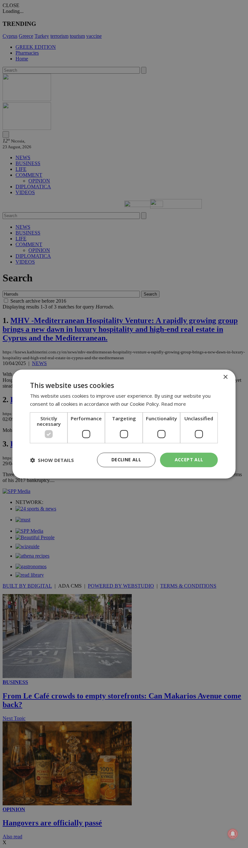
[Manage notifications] (233, 834)
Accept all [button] (189, 460)
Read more (173, 404)
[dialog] (123, 424)
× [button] (225, 377)
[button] (52, 460)
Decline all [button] (126, 460)
